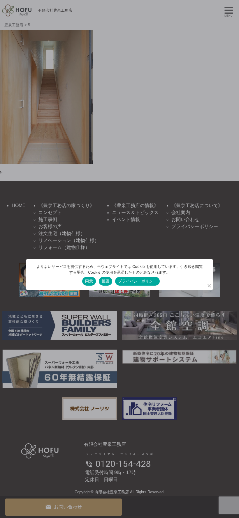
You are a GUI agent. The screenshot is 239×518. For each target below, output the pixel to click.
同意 (89, 281)
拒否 (106, 281)
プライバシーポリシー (137, 281)
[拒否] (209, 286)
